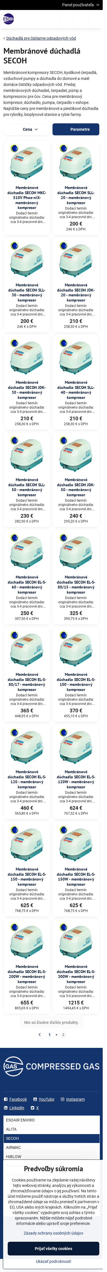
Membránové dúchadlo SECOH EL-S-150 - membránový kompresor (27, 877)
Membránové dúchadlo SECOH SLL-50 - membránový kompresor (26, 487)
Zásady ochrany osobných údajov (53, 1233)
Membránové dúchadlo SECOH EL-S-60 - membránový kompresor (27, 584)
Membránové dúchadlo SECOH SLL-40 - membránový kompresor (75, 390)
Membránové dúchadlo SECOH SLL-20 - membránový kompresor (75, 195)
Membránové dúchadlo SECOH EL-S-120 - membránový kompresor (27, 779)
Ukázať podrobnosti (53, 1261)
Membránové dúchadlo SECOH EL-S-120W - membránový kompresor (76, 779)
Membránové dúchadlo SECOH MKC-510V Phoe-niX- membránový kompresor (26, 197)
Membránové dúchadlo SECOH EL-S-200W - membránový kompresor (27, 974)
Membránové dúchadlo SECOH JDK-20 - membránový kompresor (76, 292)
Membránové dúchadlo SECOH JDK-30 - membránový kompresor (27, 390)
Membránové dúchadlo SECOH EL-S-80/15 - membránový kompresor (76, 584)
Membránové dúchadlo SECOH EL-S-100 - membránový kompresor (76, 682)
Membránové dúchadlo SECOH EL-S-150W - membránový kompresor (76, 877)
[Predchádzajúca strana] (39, 1034)
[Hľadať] (68, 19)
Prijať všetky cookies (53, 1248)
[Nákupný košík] (82, 19)
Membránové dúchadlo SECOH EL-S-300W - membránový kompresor (76, 974)
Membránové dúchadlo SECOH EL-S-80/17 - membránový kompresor (27, 682)
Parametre (80, 129)
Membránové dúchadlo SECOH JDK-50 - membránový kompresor (76, 487)
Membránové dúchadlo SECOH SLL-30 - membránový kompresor (26, 292)
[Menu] (96, 19)
